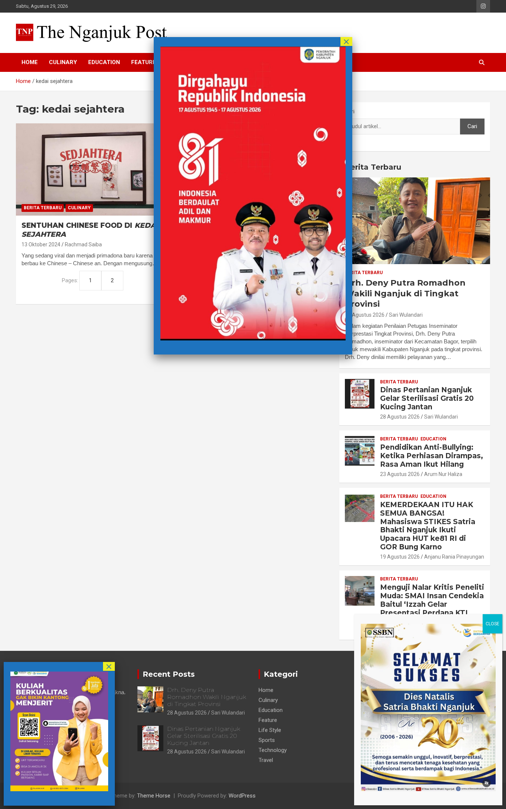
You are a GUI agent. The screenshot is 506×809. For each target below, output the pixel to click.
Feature (143, 62)
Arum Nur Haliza (443, 474)
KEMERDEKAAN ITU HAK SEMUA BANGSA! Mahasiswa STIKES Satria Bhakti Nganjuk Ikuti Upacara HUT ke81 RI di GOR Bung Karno (427, 525)
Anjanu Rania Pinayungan (454, 557)
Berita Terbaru (42, 207)
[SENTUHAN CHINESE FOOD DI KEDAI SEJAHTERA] (93, 169)
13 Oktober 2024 (40, 244)
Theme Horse (153, 795)
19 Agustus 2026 (400, 557)
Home (29, 62)
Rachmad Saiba (83, 244)
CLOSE (492, 623)
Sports (267, 740)
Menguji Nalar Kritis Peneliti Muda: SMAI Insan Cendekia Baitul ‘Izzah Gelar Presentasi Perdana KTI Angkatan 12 (432, 604)
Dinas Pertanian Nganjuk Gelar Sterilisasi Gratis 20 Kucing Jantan (427, 398)
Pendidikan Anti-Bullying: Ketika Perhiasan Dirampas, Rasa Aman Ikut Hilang (431, 456)
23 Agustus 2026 (400, 474)
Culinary (63, 62)
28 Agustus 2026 (365, 315)
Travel (266, 760)
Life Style (270, 730)
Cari (349, 111)
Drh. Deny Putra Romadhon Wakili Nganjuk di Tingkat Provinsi (405, 293)
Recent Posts (169, 674)
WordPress (242, 795)
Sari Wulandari (406, 315)
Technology (273, 750)
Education (104, 62)
